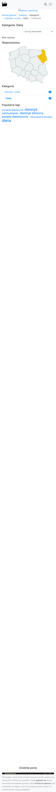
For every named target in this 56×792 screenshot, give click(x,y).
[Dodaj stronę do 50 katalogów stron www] (28, 10)
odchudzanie (10, 113)
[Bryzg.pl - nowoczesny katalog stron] (4, 4)
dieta (6, 120)
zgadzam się (41, 780)
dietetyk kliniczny (32, 113)
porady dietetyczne (15, 116)
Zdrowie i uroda (12, 18)
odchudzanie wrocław (41, 117)
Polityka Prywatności (43, 783)
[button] (45, 4)
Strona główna (9, 15)
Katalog (23, 15)
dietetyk (31, 109)
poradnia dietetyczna (13, 110)
